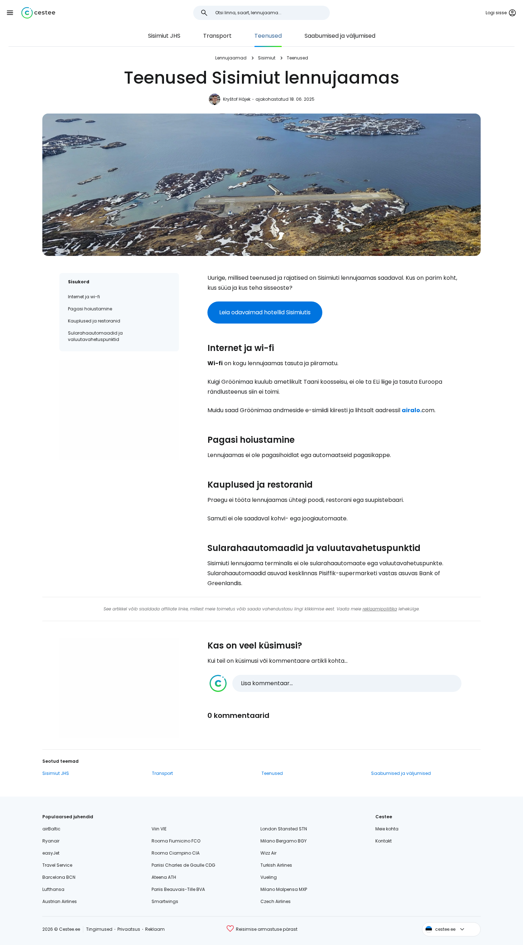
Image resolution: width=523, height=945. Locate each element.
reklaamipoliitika (380, 609)
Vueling (268, 877)
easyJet (50, 853)
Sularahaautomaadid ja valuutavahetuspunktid (95, 336)
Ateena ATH (164, 877)
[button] (10, 13)
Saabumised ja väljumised (340, 36)
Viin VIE (159, 829)
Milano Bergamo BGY (283, 841)
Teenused (268, 36)
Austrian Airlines (59, 901)
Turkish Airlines (276, 865)
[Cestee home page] (38, 13)
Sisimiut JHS (164, 36)
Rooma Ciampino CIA (176, 853)
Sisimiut (266, 58)
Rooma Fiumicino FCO (176, 841)
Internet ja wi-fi (84, 297)
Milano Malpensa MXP (283, 889)
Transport (217, 36)
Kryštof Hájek (236, 99)
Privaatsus (128, 929)
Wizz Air (268, 853)
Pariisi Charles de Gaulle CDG (183, 865)
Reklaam (155, 929)
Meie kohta (386, 829)
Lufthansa (53, 889)
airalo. (412, 410)
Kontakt (383, 841)
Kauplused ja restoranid (94, 321)
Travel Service (57, 865)
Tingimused (99, 929)
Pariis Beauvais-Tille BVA (178, 889)
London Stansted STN (283, 829)
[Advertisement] (119, 410)
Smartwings (165, 901)
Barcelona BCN (58, 877)
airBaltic (51, 829)
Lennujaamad (231, 58)
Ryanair (50, 841)
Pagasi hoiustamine (90, 309)
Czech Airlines (275, 901)
